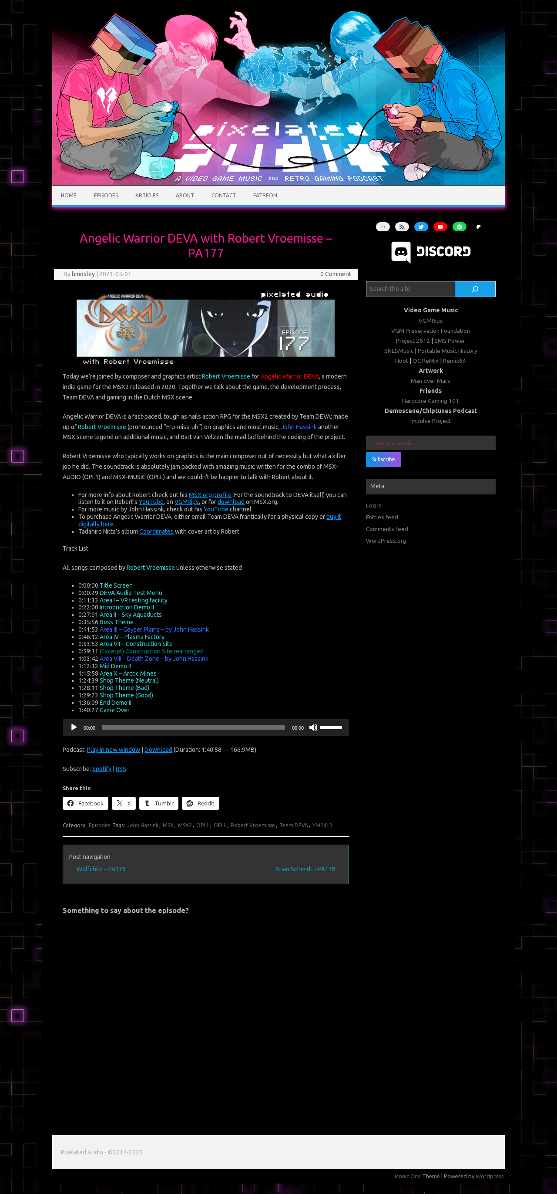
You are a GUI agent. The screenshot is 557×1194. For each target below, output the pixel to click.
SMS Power (449, 340)
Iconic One (408, 1176)
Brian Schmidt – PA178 (309, 869)
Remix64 (454, 360)
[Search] (475, 289)
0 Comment (335, 274)
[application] (206, 727)
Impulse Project (430, 420)
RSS (121, 768)
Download (158, 749)
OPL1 (202, 825)
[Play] (74, 727)
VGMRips (186, 501)
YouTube (151, 501)
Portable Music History (447, 350)
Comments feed (387, 528)
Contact (223, 195)
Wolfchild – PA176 (97, 869)
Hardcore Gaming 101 (430, 400)
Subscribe (383, 459)
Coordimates (156, 531)
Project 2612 (413, 340)
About (185, 195)
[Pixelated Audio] (278, 182)
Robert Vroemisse (253, 825)
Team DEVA (293, 825)
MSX (168, 825)
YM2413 (322, 825)
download (231, 501)
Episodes (106, 195)
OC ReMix (426, 360)
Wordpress (490, 1176)
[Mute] (313, 727)
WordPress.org (386, 540)
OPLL (220, 825)
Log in (374, 505)
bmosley (83, 274)
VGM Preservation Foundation (430, 330)
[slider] (332, 726)
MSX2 (185, 825)
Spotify (101, 768)
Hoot (401, 360)
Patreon (265, 195)
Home (69, 195)
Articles (146, 195)
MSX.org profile (210, 494)
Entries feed (382, 517)
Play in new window (113, 749)
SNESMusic (398, 350)
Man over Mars (430, 380)
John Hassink (142, 825)
